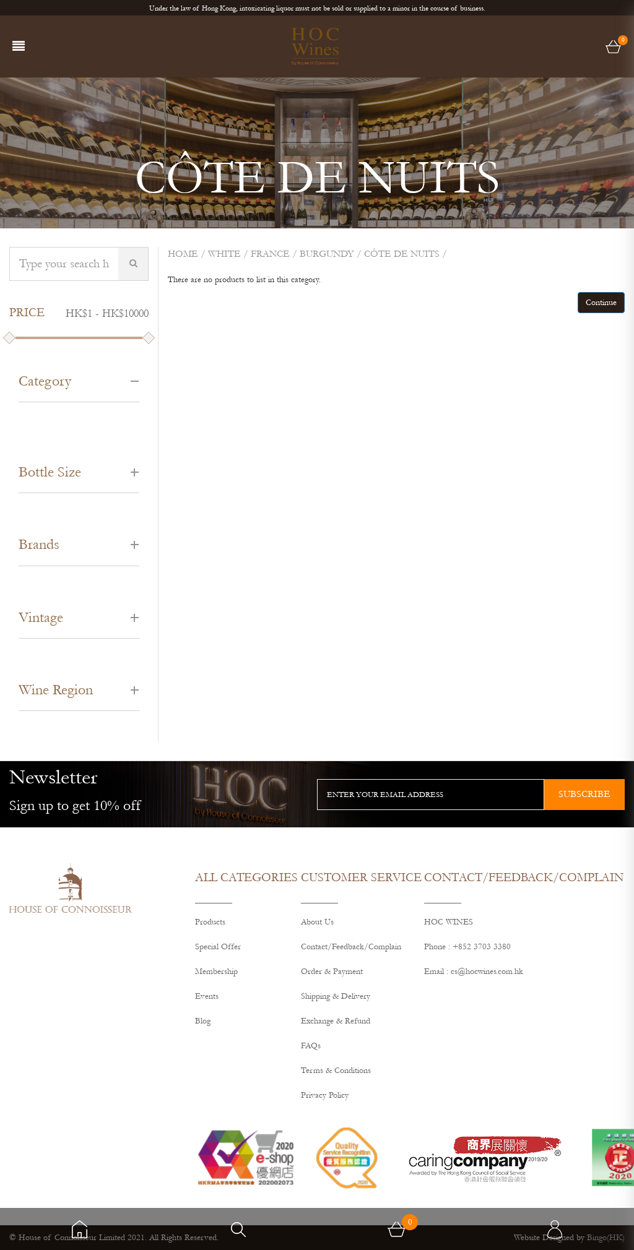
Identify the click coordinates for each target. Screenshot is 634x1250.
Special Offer (218, 947)
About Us (317, 922)
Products (210, 922)
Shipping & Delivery (335, 996)
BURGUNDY (327, 253)
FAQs (311, 1046)
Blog (203, 1021)
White (224, 253)
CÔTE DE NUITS (402, 253)
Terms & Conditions (336, 1070)
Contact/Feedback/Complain (351, 947)
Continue (601, 303)
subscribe (584, 794)
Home (183, 253)
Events (207, 996)
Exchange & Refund (335, 1021)
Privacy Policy (325, 1095)
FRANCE (270, 253)
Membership (216, 971)
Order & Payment (332, 971)
